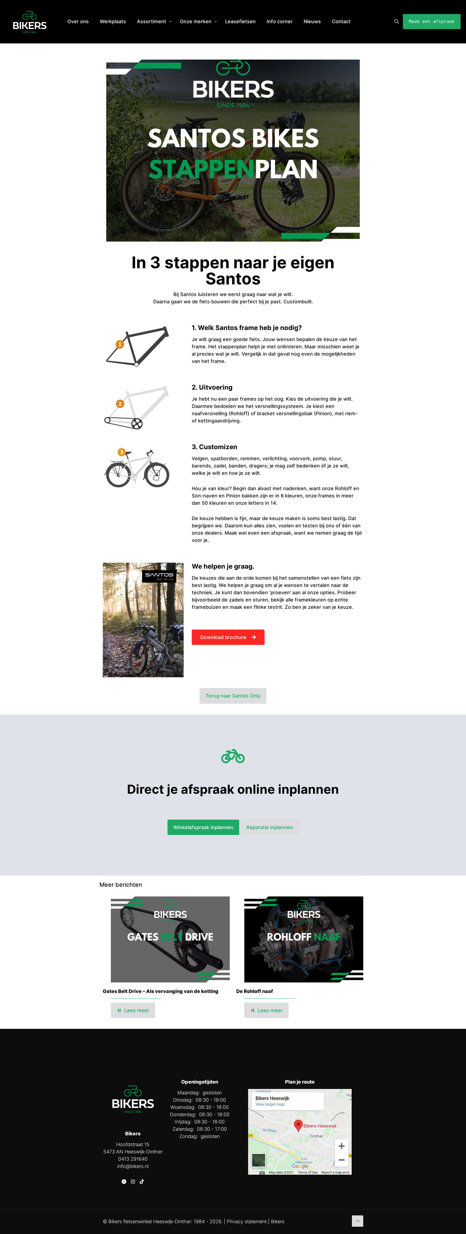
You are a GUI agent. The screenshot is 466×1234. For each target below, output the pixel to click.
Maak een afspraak (432, 21)
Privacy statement (247, 1221)
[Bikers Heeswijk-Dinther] (29, 21)
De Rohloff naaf (254, 991)
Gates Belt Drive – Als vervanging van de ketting (160, 991)
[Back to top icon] (357, 1221)
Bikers (278, 1221)
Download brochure (223, 637)
